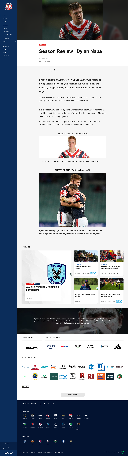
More (5, 41)
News (5, 15)
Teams (5, 28)
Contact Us (50, 452)
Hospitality (7, 35)
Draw (5, 21)
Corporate (6, 56)
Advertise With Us (58, 452)
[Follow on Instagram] (53, 403)
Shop (4, 52)
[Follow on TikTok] (40, 403)
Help (44, 452)
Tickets (5, 49)
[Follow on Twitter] (49, 403)
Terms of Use (24, 452)
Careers (40, 452)
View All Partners (72, 395)
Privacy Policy (32, 452)
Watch (5, 18)
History (6, 31)
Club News (43, 44)
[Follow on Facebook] (44, 403)
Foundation (7, 38)
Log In (7, 448)
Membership (6, 46)
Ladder (5, 25)
